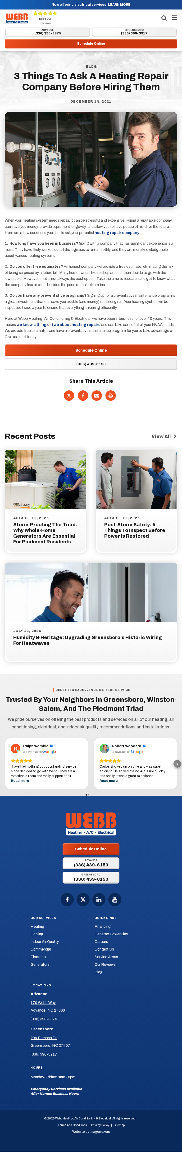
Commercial (41, 949)
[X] (69, 395)
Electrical (38, 957)
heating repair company (117, 233)
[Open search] (164, 18)
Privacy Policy (100, 1125)
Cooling (37, 934)
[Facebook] (83, 395)
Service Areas (106, 957)
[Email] (96, 395)
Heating (37, 926)
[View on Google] (15, 748)
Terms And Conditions (72, 1125)
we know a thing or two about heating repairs (58, 325)
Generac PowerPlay (111, 934)
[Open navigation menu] (173, 18)
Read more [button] (20, 781)
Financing (103, 926)
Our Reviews (105, 964)
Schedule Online (91, 350)
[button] (5, 764)
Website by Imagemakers (91, 1131)
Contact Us (104, 949)
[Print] (110, 395)
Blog (99, 972)
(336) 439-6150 (91, 364)
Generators (40, 964)
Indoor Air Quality (45, 942)
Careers (101, 942)
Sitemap (119, 1125)
